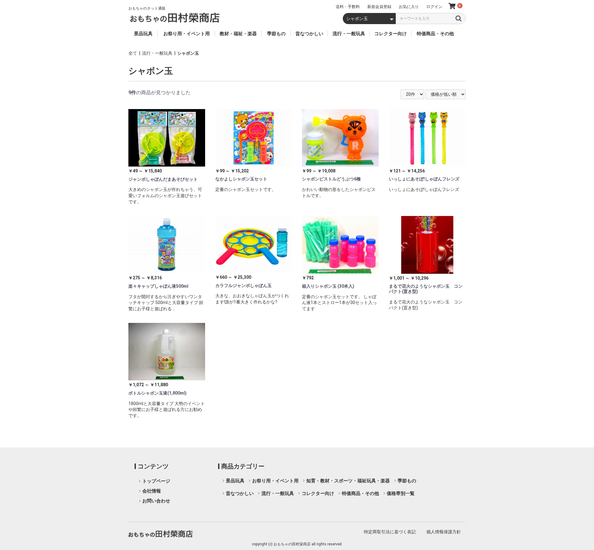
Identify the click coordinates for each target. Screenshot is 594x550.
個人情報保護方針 (443, 531)
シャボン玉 (188, 53)
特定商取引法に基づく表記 (390, 531)
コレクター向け (318, 493)
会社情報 (151, 491)
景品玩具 (235, 481)
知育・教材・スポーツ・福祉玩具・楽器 (348, 481)
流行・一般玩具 (157, 53)
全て (132, 53)
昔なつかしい (240, 493)
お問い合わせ (156, 501)
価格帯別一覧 (401, 493)
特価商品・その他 (360, 493)
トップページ (156, 481)
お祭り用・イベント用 (275, 481)
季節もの (407, 481)
